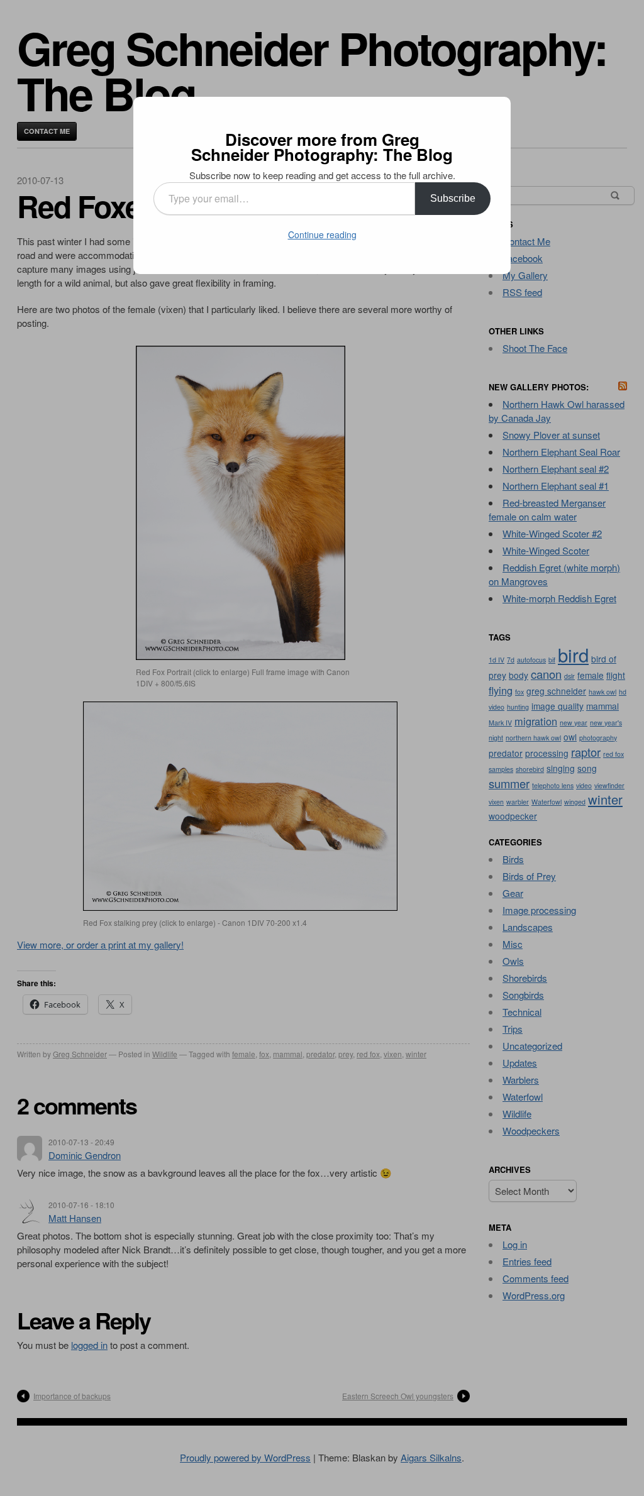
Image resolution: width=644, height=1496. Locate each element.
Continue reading (322, 234)
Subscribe (452, 198)
